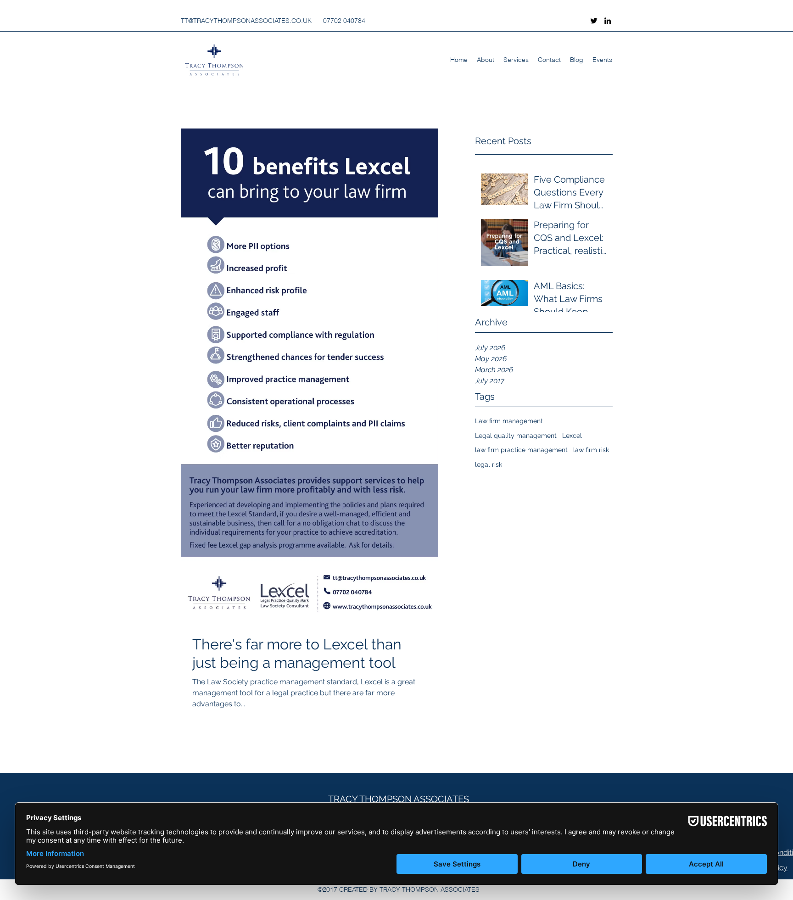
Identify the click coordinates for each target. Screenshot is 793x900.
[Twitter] (593, 20)
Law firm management (509, 421)
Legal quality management (516, 435)
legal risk (488, 464)
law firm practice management (521, 449)
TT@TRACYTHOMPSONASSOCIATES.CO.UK (246, 21)
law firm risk (591, 449)
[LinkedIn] (607, 20)
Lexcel (572, 435)
